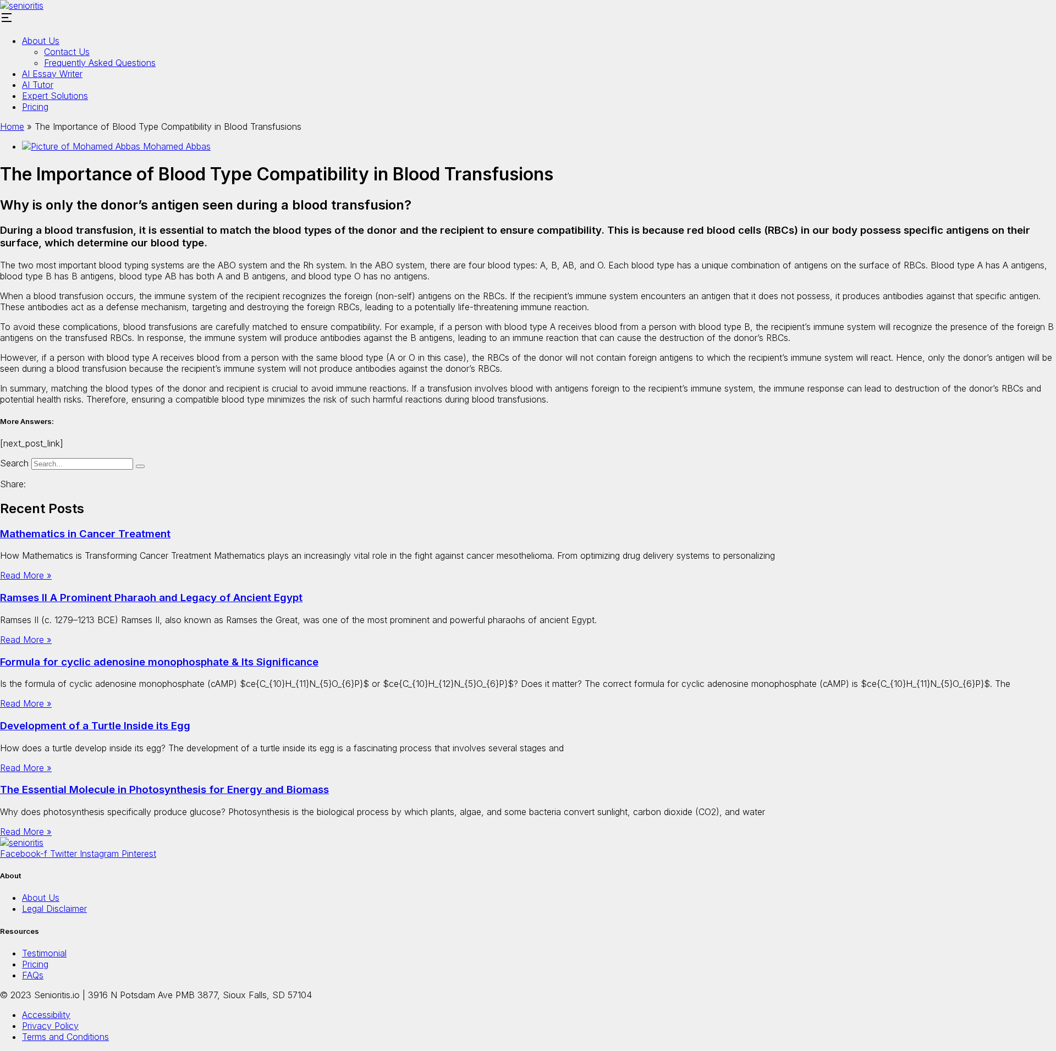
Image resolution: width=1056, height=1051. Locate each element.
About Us (40, 40)
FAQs (32, 975)
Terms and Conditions (65, 1036)
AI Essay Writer (52, 73)
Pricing (35, 106)
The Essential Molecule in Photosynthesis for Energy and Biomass (164, 789)
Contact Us (67, 51)
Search (14, 463)
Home (12, 126)
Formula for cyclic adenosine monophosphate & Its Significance (159, 662)
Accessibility (46, 1014)
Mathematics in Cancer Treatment (85, 533)
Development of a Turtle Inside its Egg (95, 725)
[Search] (140, 466)
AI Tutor (37, 84)
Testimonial (44, 953)
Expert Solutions (55, 95)
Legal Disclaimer (54, 908)
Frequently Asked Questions (100, 62)
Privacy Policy (50, 1025)
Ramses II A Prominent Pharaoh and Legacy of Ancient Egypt (151, 597)
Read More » (26, 575)
